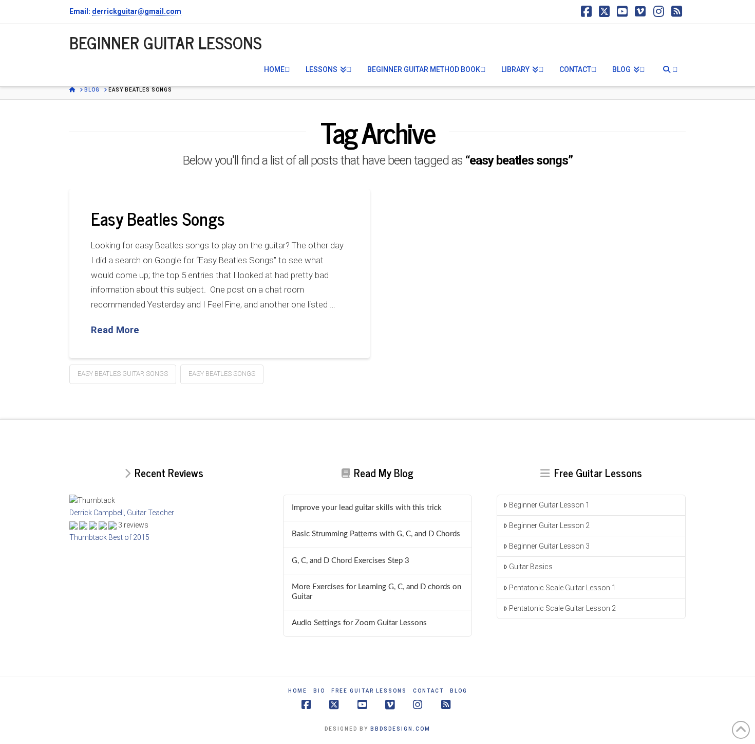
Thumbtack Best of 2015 (109, 537)
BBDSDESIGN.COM (400, 729)
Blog (458, 691)
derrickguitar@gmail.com (136, 11)
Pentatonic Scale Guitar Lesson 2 (562, 608)
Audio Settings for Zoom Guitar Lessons (359, 623)
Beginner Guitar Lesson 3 (549, 546)
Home (297, 691)
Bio (319, 691)
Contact (428, 691)
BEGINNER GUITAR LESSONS (165, 42)
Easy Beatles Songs (158, 218)
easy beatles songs (221, 373)
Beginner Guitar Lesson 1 (549, 505)
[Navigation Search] (669, 68)
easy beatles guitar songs (123, 373)
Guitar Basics (531, 566)
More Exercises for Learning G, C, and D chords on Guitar (376, 592)
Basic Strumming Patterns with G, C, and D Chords (376, 534)
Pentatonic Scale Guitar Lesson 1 (562, 588)
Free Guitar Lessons (369, 691)
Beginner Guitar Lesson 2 (549, 525)
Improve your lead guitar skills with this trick (367, 508)
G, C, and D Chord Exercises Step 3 (350, 561)
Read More (115, 330)
